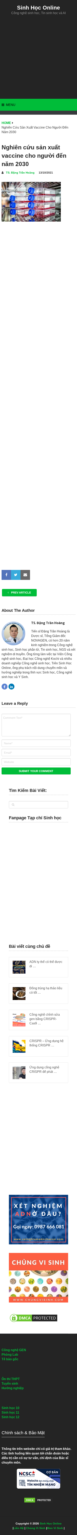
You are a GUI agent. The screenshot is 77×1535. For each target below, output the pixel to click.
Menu (10, 105)
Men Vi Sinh (55, 1528)
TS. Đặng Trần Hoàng (20, 172)
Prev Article (20, 592)
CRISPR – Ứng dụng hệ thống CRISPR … (46, 1043)
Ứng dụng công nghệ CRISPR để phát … (44, 1069)
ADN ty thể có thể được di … (45, 964)
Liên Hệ (18, 1528)
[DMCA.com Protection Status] (33, 1324)
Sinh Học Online (38, 8)
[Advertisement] (38, 57)
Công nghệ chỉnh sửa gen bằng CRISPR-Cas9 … (44, 1019)
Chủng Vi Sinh (35, 1528)
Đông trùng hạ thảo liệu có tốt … (45, 990)
